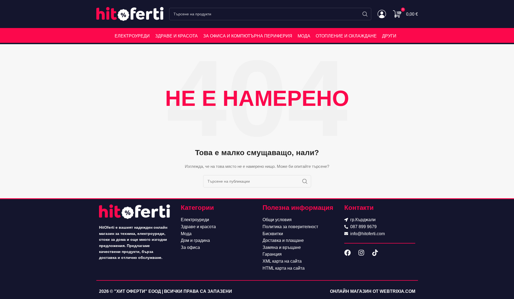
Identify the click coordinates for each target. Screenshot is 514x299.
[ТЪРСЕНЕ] (365, 14)
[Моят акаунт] (382, 14)
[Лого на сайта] (130, 14)
